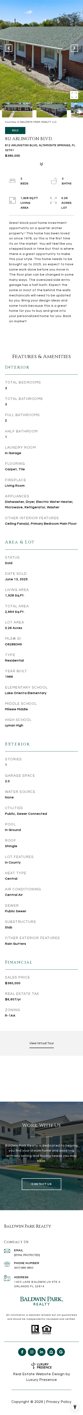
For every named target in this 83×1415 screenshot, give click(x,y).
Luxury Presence (41, 1380)
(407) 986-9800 (23, 1267)
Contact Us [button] (41, 1184)
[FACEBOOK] (22, 1352)
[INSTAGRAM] (32, 1352)
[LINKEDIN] (41, 1352)
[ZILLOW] (51, 1352)
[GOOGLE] (61, 1352)
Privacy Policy (59, 1402)
